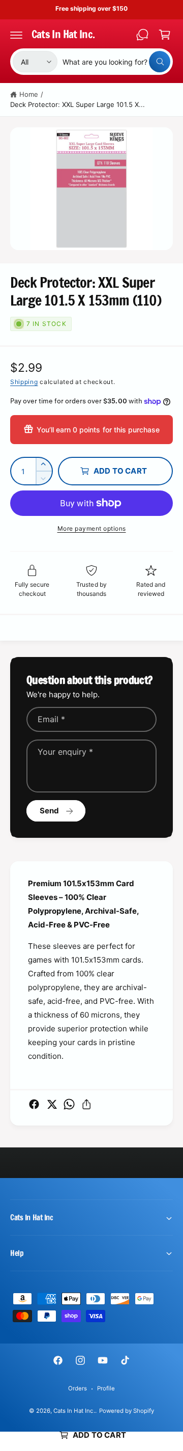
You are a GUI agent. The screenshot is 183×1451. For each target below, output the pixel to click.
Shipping (24, 382)
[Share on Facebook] (34, 1104)
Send (49, 810)
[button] (16, 34)
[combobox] (116, 61)
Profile (106, 1388)
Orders (77, 1388)
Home (28, 94)
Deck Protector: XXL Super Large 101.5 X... (77, 104)
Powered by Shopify (126, 1410)
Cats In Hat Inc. (74, 1410)
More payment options (91, 528)
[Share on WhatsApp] (69, 1104)
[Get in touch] (142, 34)
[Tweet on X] (52, 1104)
